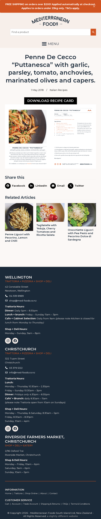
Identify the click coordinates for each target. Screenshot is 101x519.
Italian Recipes (58, 90)
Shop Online (31, 493)
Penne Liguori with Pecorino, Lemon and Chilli (17, 237)
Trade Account (30, 504)
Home (8, 493)
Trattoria (18, 493)
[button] (50, 44)
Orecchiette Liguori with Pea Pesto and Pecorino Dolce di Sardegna (80, 234)
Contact (53, 493)
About (43, 493)
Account (16, 504)
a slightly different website (62, 516)
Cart (7, 504)
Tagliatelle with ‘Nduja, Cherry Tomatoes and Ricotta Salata (46, 230)
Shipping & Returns (50, 504)
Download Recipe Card (50, 101)
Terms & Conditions (80, 504)
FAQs (65, 504)
